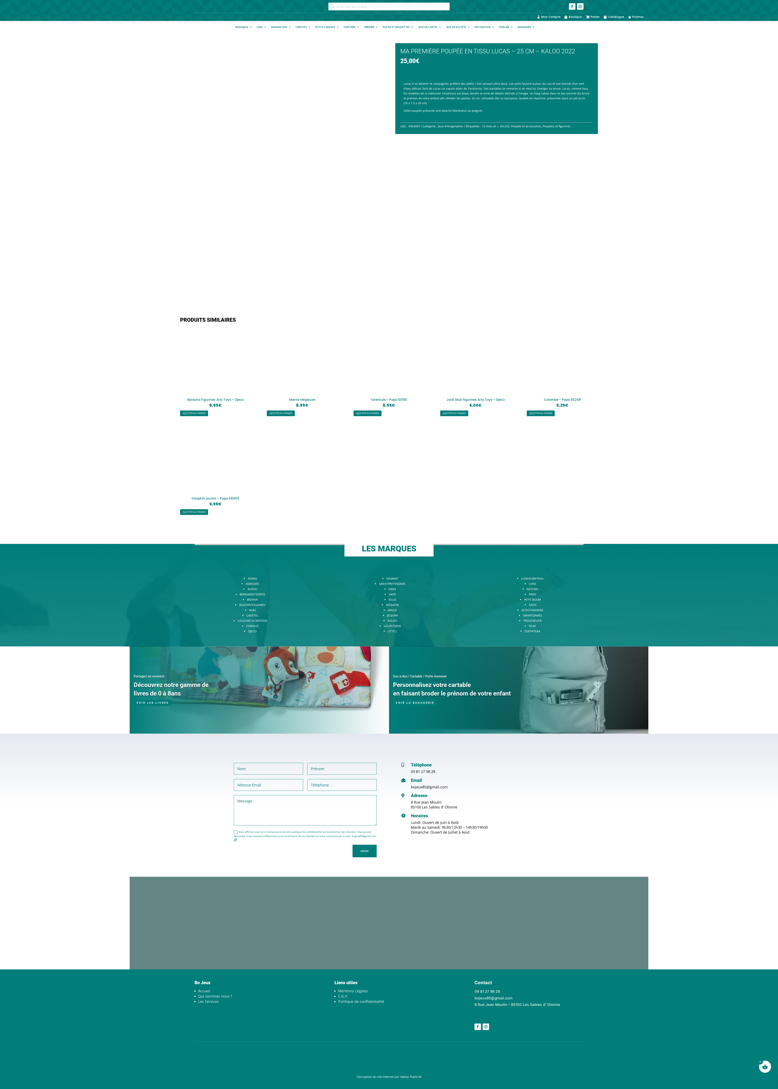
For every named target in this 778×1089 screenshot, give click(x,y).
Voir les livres (152, 702)
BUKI (252, 610)
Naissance (241, 27)
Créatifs (301, 27)
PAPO (532, 594)
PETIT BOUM (532, 599)
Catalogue (616, 17)
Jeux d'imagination (450, 126)
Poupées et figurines (557, 126)
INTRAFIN (392, 605)
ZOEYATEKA (532, 631)
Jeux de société (456, 27)
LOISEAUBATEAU (532, 578)
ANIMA (252, 578)
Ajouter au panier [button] (194, 413)
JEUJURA (392, 615)
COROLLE (252, 626)
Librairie (369, 27)
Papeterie (350, 27)
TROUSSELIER (532, 621)
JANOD (392, 610)
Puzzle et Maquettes (396, 27)
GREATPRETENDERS (392, 584)
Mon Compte (550, 17)
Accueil (204, 990)
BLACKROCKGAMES (252, 605)
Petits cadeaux (325, 27)
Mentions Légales (353, 990)
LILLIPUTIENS (392, 626)
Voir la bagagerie (415, 702)
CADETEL (252, 615)
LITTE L (392, 631)
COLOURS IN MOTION (252, 621)
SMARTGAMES (532, 615)
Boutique (575, 17)
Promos (638, 17)
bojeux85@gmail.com (429, 787)
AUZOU (252, 589)
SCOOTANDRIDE (532, 610)
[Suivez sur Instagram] (580, 6)
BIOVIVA (252, 599)
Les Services (208, 1001)
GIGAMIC (392, 578)
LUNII (532, 584)
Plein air (504, 27)
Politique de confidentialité (361, 1001)
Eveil (260, 27)
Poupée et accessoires (526, 126)
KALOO (505, 126)
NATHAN (532, 589)
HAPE (392, 594)
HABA (392, 589)
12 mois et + (490, 126)
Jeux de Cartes (427, 27)
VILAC (532, 626)
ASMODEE (252, 584)
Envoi (365, 851)
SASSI (532, 605)
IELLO (392, 599)
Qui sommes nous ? (215, 996)
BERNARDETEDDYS (252, 594)
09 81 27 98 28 (423, 771)
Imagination (279, 27)
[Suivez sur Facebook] (572, 6)
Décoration (482, 27)
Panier (595, 17)
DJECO (252, 631)
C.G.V (342, 996)
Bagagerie (524, 27)
